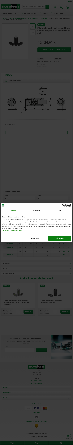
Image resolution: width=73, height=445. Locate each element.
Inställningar (35, 238)
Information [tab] (36, 210)
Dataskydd (14, 230)
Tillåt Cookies (59, 238)
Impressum (5, 230)
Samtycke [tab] (13, 210)
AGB (20, 230)
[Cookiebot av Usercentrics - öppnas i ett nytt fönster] (63, 205)
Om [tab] (60, 210)
